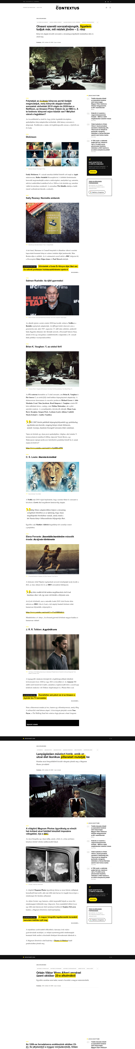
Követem (93, 172)
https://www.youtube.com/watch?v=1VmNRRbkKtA (45, 612)
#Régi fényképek (78, 749)
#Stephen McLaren (88, 749)
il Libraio (44, 101)
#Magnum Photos (57, 749)
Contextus (38, 42)
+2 (97, 22)
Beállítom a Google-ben (98, 192)
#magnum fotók (48, 749)
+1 (97, 968)
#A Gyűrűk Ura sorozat (42, 22)
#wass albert (90, 968)
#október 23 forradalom (43, 968)
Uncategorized (41, 18)
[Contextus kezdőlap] (67, 8)
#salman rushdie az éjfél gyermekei (72, 22)
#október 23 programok (55, 968)
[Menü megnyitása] (110, 7)
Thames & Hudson (61, 940)
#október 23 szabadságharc (69, 968)
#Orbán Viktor (81, 968)
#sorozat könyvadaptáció (88, 22)
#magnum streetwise (68, 749)
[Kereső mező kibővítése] (106, 7)
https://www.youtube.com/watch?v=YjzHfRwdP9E (44, 448)
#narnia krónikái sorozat (56, 22)
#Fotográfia (40, 749)
